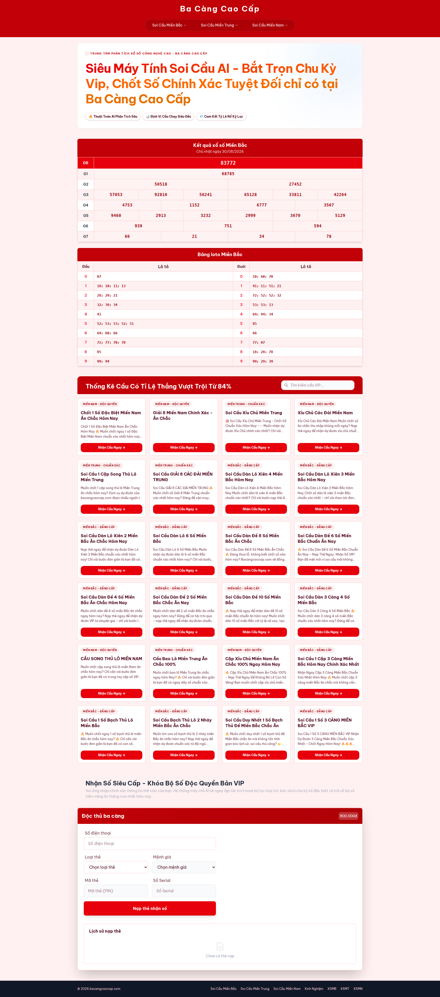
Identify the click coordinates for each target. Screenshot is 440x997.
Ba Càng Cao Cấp (220, 8)
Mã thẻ (92, 880)
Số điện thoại (98, 833)
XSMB (331, 989)
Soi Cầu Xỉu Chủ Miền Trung (253, 412)
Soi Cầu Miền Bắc (167, 25)
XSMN (358, 989)
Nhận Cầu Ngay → (111, 447)
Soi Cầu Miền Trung (217, 25)
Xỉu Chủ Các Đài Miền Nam (325, 412)
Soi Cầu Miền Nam (268, 25)
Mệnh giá (162, 857)
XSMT (344, 989)
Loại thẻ (93, 857)
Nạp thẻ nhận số (150, 908)
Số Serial (161, 880)
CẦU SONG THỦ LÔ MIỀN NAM (111, 658)
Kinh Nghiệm (314, 989)
